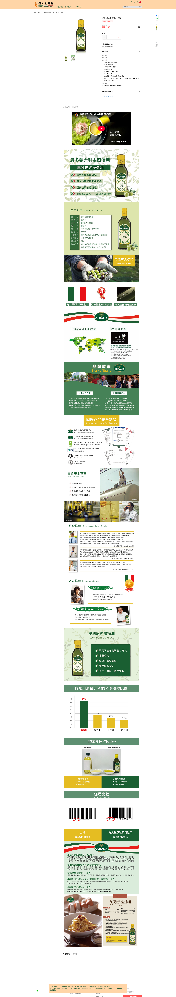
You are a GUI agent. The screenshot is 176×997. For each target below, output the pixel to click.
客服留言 (98, 994)
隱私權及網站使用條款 (75, 994)
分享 (105, 96)
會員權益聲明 (99, 996)
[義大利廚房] (44, 5)
